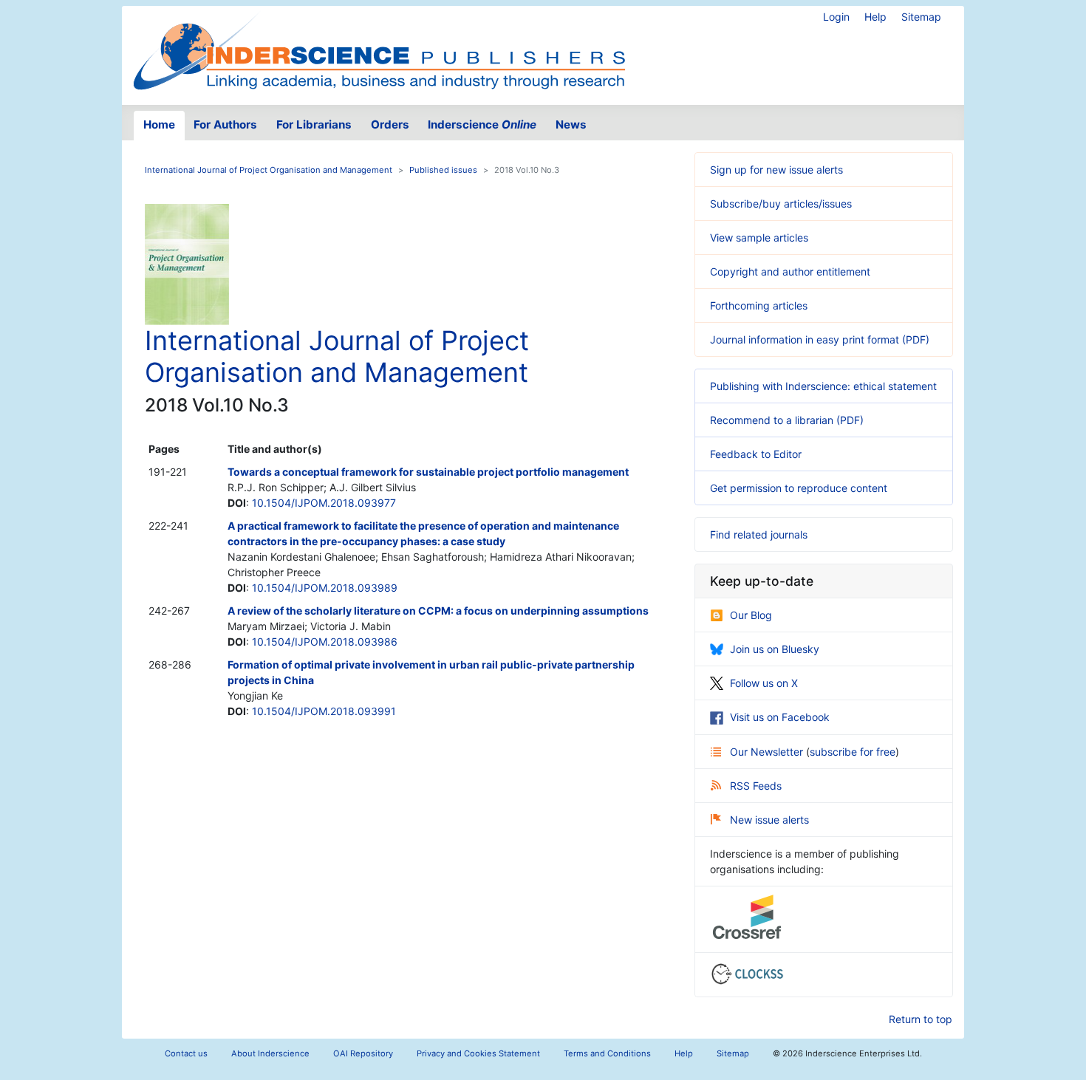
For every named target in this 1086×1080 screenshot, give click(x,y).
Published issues (443, 170)
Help (875, 16)
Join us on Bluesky (774, 649)
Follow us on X (764, 683)
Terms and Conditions (607, 1053)
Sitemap (921, 16)
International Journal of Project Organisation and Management (268, 170)
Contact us (186, 1053)
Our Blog (751, 615)
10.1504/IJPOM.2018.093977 (324, 502)
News (571, 124)
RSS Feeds (756, 785)
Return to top (920, 1019)
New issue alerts (769, 819)
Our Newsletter (768, 751)
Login (836, 16)
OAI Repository (363, 1053)
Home (159, 124)
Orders (390, 124)
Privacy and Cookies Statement (478, 1053)
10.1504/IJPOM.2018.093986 (324, 641)
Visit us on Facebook (780, 717)
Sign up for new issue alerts (776, 169)
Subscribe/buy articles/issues (781, 203)
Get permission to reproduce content (798, 488)
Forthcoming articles (758, 305)
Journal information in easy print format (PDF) (819, 339)
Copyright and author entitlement (790, 271)
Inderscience (482, 124)
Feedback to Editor (756, 454)
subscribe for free (852, 751)
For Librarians (314, 124)
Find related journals (758, 534)
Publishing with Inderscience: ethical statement (823, 386)
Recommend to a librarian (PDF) (787, 420)
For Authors (225, 124)
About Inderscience (270, 1053)
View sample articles (759, 237)
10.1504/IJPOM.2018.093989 (324, 587)
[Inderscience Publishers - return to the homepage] (379, 49)
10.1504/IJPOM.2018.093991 (324, 711)
